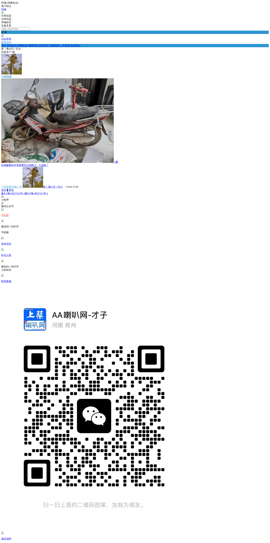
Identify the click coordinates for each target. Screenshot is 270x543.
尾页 (11, 190)
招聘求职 (33, 45)
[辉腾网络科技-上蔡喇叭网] (2, 12)
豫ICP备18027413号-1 (13, 193)
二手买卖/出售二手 (11, 186)
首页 (3, 45)
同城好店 (12, 45)
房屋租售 (54, 45)
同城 (3, 9)
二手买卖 (65, 45)
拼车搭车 (44, 45)
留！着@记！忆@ (53, 186)
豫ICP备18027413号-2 (36, 193)
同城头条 (23, 45)
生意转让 (76, 45)
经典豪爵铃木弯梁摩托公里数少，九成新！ (25, 165)
